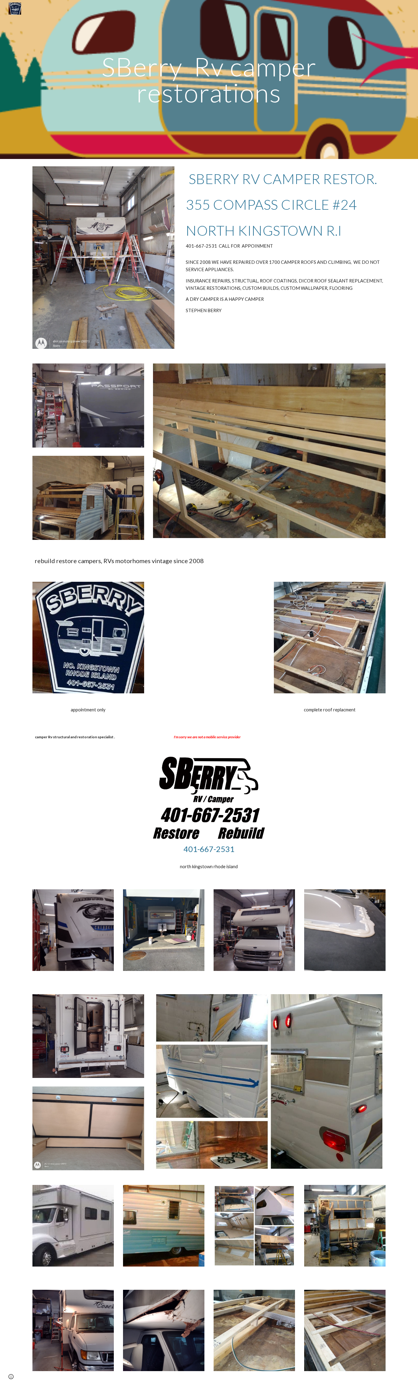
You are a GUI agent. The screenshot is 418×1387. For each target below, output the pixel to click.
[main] (209, 79)
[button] (11, 1376)
